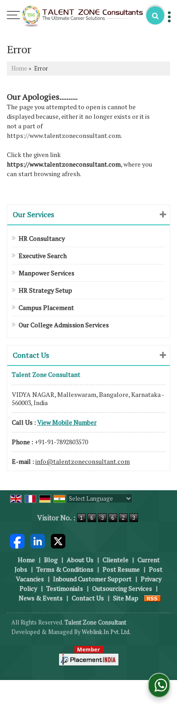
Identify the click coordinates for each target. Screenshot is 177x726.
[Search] (155, 15)
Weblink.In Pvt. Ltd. (106, 632)
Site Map (125, 598)
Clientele (115, 559)
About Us (80, 559)
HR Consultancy (42, 238)
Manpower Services (46, 273)
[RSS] (152, 598)
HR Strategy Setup (45, 290)
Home (19, 68)
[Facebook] (17, 540)
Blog (51, 559)
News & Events (41, 598)
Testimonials (64, 588)
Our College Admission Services (64, 324)
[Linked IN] (37, 540)
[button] (67, 422)
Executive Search (43, 255)
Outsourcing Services (122, 588)
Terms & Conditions (64, 569)
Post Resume (121, 569)
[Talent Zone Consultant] (83, 16)
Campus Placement (46, 307)
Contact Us (88, 598)
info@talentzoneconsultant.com (82, 461)
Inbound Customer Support (92, 578)
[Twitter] (58, 540)
